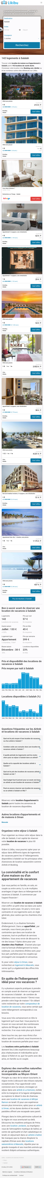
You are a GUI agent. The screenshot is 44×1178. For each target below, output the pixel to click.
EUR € (37, 1167)
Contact (21, 1175)
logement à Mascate (24, 965)
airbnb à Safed (34, 1135)
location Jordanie (18, 1126)
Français (26, 1167)
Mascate (5, 822)
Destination (8, 18)
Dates (6, 27)
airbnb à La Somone (26, 1090)
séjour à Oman (20, 962)
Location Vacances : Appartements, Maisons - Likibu (9, 2)
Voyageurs (8, 35)
